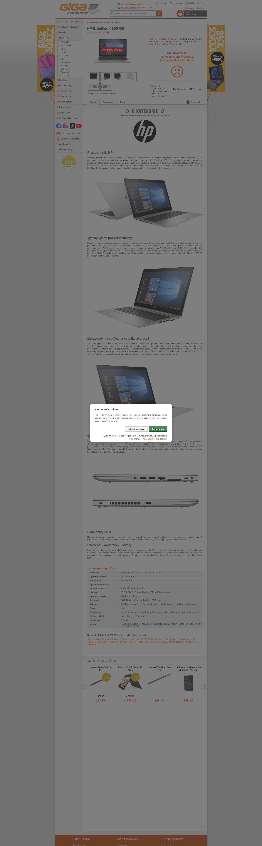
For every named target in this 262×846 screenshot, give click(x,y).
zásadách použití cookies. (155, 439)
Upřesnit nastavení (136, 429)
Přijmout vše (158, 429)
